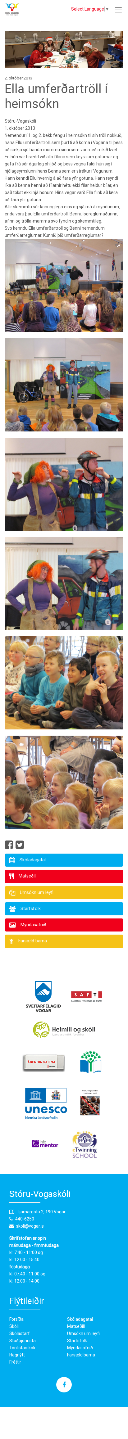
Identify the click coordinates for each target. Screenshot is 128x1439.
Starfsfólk (77, 1340)
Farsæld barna (81, 1354)
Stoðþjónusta (22, 1340)
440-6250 (24, 1218)
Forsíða (16, 1319)
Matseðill (76, 1326)
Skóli (14, 1326)
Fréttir (15, 1362)
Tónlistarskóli (22, 1347)
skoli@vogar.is (30, 1226)
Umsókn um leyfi (83, 1333)
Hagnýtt (17, 1354)
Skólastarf (19, 1333)
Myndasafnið (80, 1347)
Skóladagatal (80, 1319)
